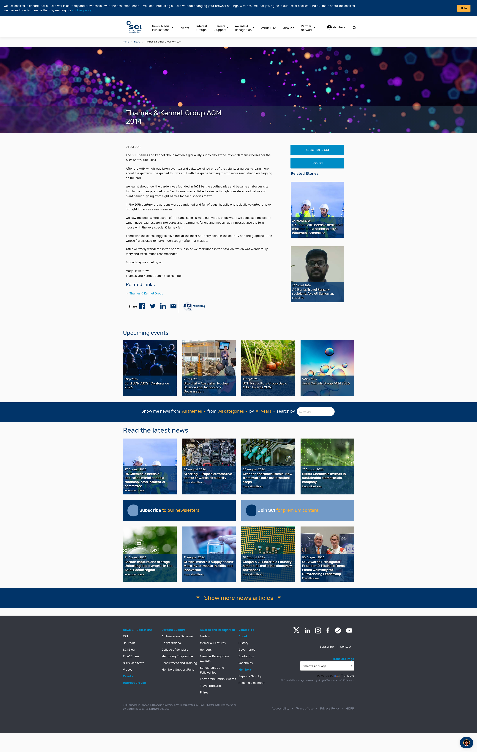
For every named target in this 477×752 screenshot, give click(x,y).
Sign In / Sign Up (250, 676)
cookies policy (81, 10)
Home (126, 42)
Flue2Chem (131, 656)
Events (184, 28)
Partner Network (306, 28)
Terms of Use (305, 708)
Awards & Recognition (243, 28)
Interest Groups (201, 28)
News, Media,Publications (161, 28)
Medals (205, 636)
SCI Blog (129, 649)
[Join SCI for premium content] (252, 510)
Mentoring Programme (177, 656)
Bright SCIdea (171, 643)
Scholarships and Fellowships (212, 670)
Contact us (246, 656)
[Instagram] (318, 630)
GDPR (350, 708)
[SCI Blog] (338, 630)
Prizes (204, 692)
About (287, 28)
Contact (345, 646)
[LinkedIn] (307, 630)
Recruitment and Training (179, 663)
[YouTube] (349, 630)
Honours (206, 649)
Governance (246, 649)
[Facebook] (328, 630)
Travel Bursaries (211, 685)
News (137, 42)
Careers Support (220, 28)
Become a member (251, 682)
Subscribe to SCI (317, 149)
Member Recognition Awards (214, 659)
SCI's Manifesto (133, 663)
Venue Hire (268, 28)
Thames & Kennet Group (146, 293)
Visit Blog (199, 306)
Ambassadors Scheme (177, 636)
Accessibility (280, 708)
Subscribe (327, 646)
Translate (347, 675)
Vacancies (245, 663)
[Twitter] (296, 632)
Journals (129, 643)
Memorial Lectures (213, 643)
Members (338, 27)
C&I (125, 636)
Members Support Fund (178, 669)
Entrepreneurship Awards (218, 679)
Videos (127, 669)
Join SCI (317, 163)
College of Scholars (175, 649)
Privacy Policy (330, 708)
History (243, 643)
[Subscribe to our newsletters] (133, 510)
